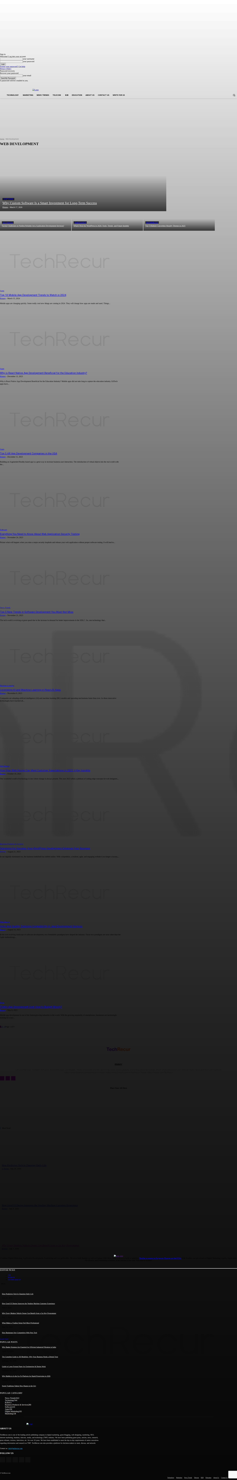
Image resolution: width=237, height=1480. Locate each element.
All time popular (14, 1279)
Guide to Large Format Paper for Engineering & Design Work (24, 1366)
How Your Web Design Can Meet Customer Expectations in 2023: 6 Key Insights (45, 770)
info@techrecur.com (15, 1448)
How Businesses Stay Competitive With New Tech (19, 1333)
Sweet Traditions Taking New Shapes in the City (19, 1386)
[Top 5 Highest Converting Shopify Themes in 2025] (179, 221)
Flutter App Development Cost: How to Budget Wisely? (31, 1006)
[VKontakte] (27, 1459)
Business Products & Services (11, 844)
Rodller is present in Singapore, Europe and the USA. (160, 1258)
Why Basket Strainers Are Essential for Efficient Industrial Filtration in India (29, 1347)
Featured (11, 1277)
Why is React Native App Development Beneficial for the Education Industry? (43, 372)
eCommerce (152, 222)
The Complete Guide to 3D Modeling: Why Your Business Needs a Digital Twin (30, 1357)
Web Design (80, 222)
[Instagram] (21, 1459)
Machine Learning (7, 686)
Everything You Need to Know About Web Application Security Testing (39, 534)
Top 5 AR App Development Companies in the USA (28, 453)
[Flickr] (15, 1459)
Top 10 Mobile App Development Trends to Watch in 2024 (33, 295)
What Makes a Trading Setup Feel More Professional (20, 1323)
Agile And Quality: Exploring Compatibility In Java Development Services (41, 926)
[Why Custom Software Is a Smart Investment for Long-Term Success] (83, 181)
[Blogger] (2, 1459)
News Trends (5, 608)
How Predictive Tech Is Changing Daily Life (17, 1294)
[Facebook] (8, 1459)
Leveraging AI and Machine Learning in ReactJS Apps (30, 689)
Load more (4, 1339)
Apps (2, 291)
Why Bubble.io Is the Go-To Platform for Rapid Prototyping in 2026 (26, 1376)
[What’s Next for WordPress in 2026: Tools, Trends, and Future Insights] (107, 221)
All (9, 1275)
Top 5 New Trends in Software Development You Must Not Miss (36, 611)
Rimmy (3, 298)
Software (8, 199)
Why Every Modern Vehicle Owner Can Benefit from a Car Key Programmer (29, 1313)
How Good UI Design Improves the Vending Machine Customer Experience (28, 1304)
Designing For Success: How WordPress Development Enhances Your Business (45, 848)
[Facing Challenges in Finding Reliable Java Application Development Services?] (35, 221)
